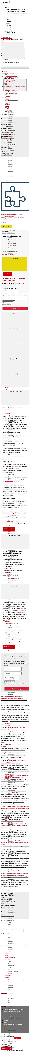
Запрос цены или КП (9, 528)
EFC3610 (10, 625)
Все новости (6, 695)
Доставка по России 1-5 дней (15, 329)
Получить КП (15, 308)
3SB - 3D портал (9, 1019)
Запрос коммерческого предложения (15, 15)
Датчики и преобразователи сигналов (9, 136)
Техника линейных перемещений (10, 81)
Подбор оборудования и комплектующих (16, 11)
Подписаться (17, 1038)
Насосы (8, 84)
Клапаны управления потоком (10, 126)
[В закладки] (11, 181)
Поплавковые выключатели (11, 151)
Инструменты (9, 111)
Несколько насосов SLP (11, 113)
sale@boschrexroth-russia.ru (11, 34)
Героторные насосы (10, 90)
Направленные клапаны (11, 131)
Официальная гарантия (14, 344)
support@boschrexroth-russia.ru (16, 581)
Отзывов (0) (15, 313)
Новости (9, 29)
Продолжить (4, 993)
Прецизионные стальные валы (11, 894)
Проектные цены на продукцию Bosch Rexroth (17, 13)
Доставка (9, 21)
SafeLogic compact (10, 583)
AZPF (7, 100)
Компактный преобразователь (12, 549)
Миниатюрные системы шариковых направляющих (11, 909)
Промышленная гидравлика (12, 74)
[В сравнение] (11, 169)
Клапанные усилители (10, 281)
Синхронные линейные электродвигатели (12, 433)
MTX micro (9, 649)
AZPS (7, 106)
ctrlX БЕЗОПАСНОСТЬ (12, 577)
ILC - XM (9, 463)
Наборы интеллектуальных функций (9, 1026)
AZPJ (7, 103)
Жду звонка (6, 226)
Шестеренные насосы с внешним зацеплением (11, 92)
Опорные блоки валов (10, 888)
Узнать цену (15, 258)
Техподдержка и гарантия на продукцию (16, 9)
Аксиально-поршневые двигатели (10, 158)
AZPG (7, 102)
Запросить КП (8, 31)
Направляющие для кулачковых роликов (11, 917)
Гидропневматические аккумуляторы (13, 101)
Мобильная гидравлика (11, 76)
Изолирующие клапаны (11, 117)
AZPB (7, 99)
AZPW (7, 110)
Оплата (8, 19)
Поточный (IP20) (10, 406)
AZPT (7, 107)
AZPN (7, 104)
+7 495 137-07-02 (11, 33)
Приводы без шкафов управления (10, 561)
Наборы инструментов (11, 473)
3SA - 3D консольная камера (10, 1013)
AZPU (7, 108)
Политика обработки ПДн (7, 304)
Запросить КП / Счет (15, 359)
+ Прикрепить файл (8, 301)
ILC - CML (9, 455)
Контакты (9, 27)
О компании (10, 25)
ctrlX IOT (9, 526)
